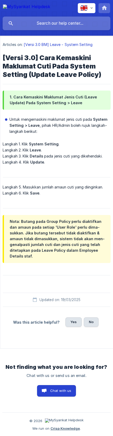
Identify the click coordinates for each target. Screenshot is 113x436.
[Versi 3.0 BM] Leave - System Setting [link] (58, 44)
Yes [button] (73, 322)
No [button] (91, 322)
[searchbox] (56, 23)
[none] (26, 7)
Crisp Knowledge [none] (65, 428)
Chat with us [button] (60, 390)
